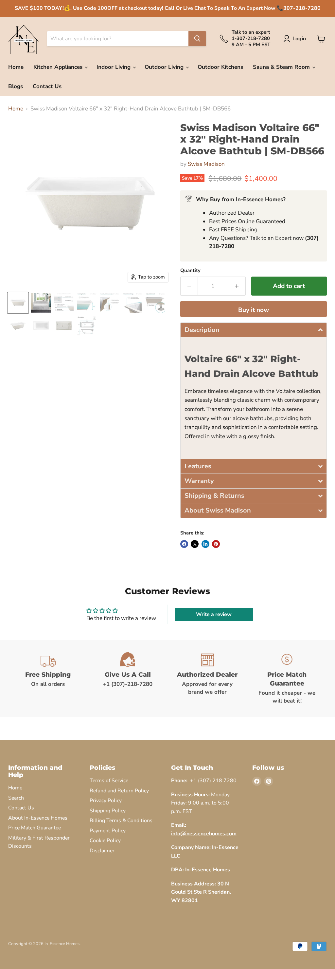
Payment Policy (108, 830)
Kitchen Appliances (58, 67)
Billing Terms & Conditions (121, 820)
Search (16, 798)
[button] (253, 329)
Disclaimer (102, 850)
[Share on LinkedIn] (205, 544)
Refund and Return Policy (119, 790)
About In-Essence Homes (37, 818)
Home (16, 67)
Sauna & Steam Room (282, 67)
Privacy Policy (106, 800)
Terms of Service (109, 780)
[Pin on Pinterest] (216, 544)
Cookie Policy (105, 840)
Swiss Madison (206, 164)
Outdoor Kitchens (220, 67)
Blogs (15, 86)
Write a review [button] (214, 614)
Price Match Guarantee (34, 827)
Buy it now (253, 310)
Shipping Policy (108, 810)
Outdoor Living (165, 67)
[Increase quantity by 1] (237, 286)
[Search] (197, 38)
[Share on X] (195, 544)
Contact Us (47, 86)
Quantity (190, 270)
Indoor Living (114, 67)
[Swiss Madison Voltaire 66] (18, 302)
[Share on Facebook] (184, 544)
